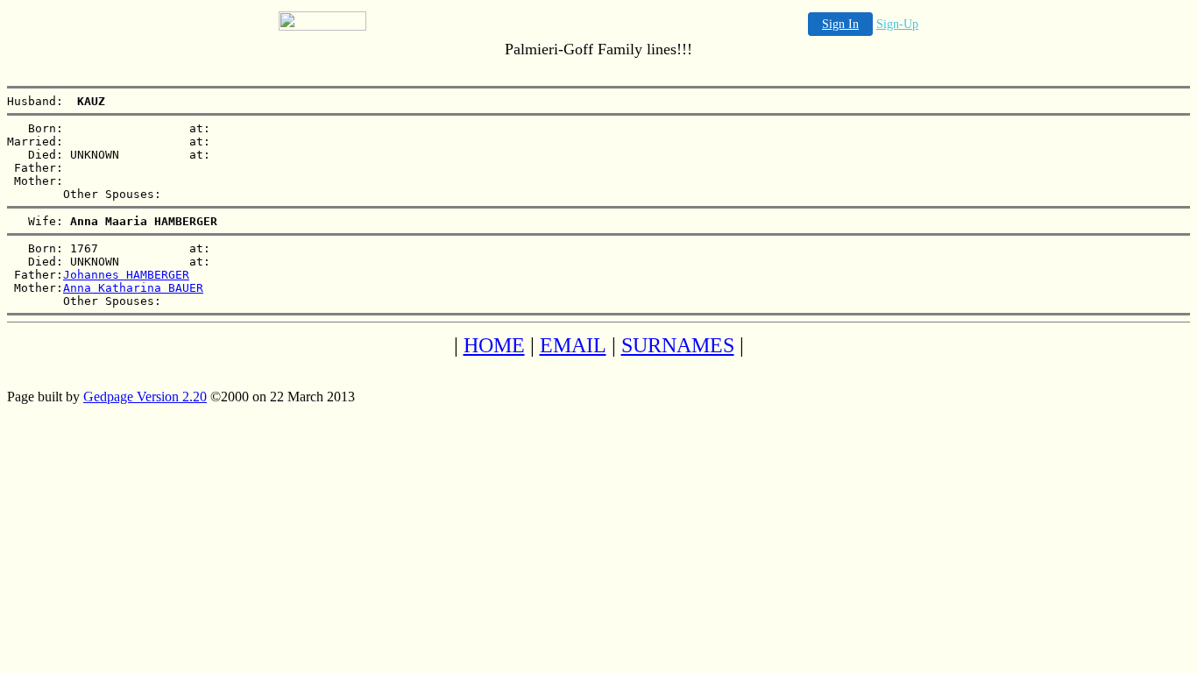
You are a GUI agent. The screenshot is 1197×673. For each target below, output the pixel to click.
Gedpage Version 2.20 (145, 396)
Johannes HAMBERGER (126, 274)
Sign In (840, 24)
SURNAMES (677, 345)
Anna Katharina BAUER (133, 287)
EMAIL (573, 345)
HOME (494, 345)
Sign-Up (897, 24)
